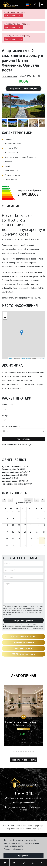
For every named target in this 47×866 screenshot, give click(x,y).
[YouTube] (23, 793)
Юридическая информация (32, 825)
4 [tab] (21, 751)
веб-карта (37, 828)
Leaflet (11, 358)
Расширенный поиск (13, 15)
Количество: (7, 404)
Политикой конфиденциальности (13, 610)
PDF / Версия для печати (23, 654)
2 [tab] (16, 751)
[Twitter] (19, 793)
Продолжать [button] (23, 856)
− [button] (5, 317)
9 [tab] (33, 751)
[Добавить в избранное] (23, 717)
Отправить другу (23, 648)
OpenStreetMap (25, 358)
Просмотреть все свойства (23, 759)
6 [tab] (26, 751)
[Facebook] (15, 793)
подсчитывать (23, 439)
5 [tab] (23, 751)
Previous (5, 106)
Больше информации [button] (13, 849)
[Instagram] (27, 793)
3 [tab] (18, 751)
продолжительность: (11, 426)
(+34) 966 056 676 (34, 798)
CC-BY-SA (41, 358)
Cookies (28, 828)
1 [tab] (13, 751)
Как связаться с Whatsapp (23, 636)
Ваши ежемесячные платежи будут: (18, 444)
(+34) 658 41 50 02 (16, 798)
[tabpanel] (23, 716)
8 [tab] (30, 751)
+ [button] (5, 313)
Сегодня (28, 500)
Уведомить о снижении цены (23, 88)
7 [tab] (28, 751)
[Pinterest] (31, 793)
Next (42, 106)
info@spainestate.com (25, 803)
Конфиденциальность (15, 828)
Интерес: (6, 415)
